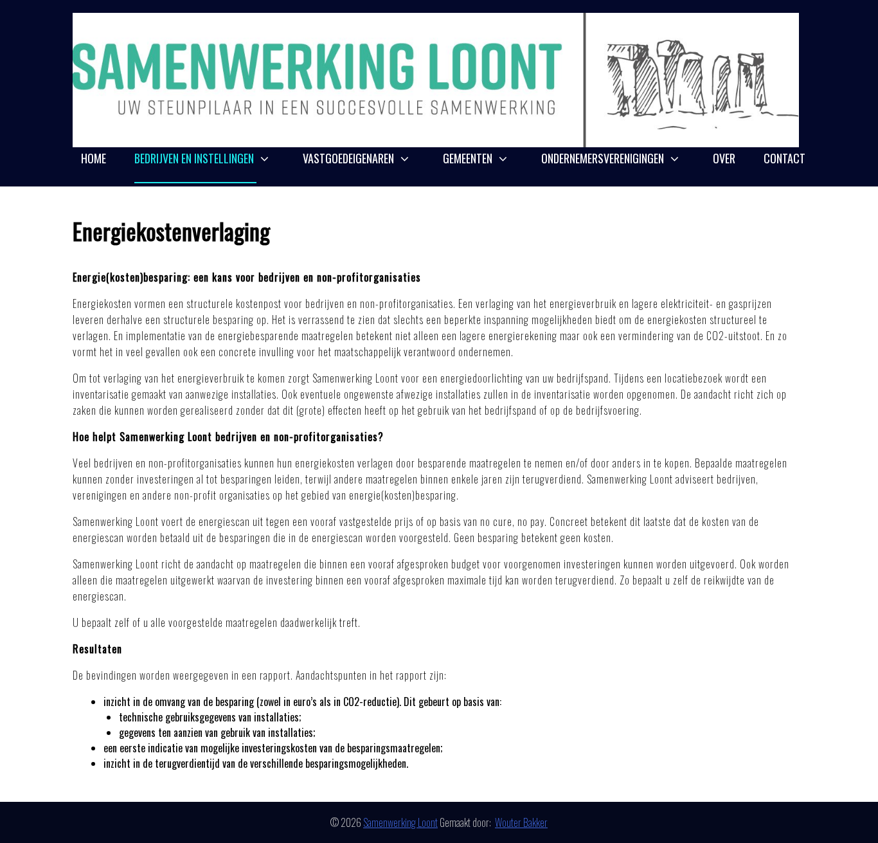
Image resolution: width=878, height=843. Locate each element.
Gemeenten (467, 158)
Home (93, 158)
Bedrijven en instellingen (194, 158)
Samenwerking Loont (400, 822)
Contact (784, 158)
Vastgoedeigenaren (348, 158)
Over (724, 158)
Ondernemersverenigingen (602, 158)
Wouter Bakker (521, 822)
